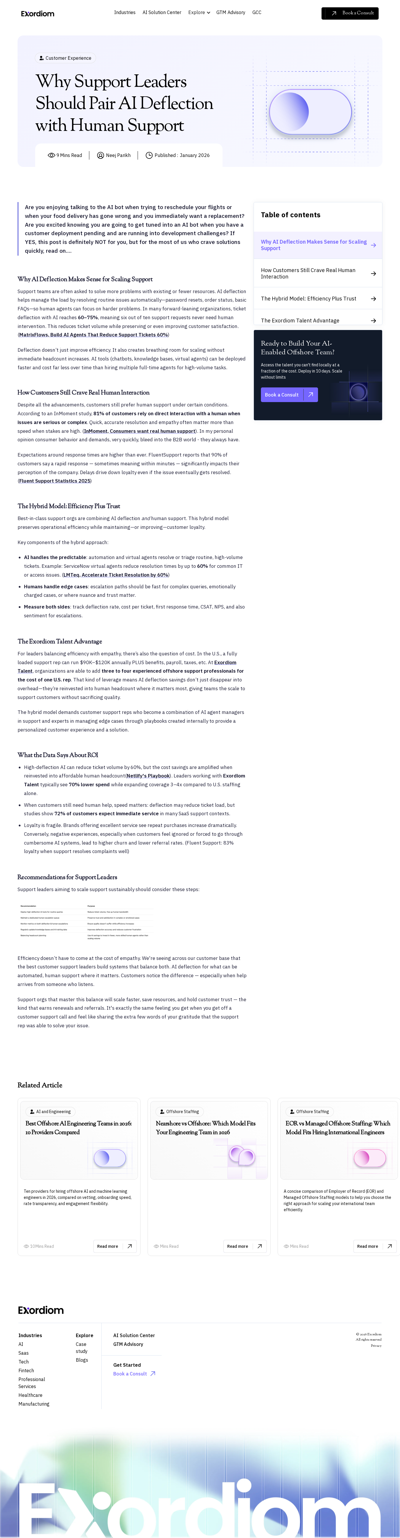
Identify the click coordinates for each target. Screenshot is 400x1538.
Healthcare (30, 1395)
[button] (201, 13)
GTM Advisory (128, 1344)
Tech (23, 1362)
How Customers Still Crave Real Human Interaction (308, 273)
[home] (37, 13)
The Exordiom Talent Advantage (300, 320)
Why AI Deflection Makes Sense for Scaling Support (314, 245)
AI (20, 1344)
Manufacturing (33, 1404)
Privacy (376, 1346)
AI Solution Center (134, 1335)
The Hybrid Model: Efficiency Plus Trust (308, 298)
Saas (23, 1353)
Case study (82, 1347)
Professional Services (31, 1382)
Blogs (82, 1360)
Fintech (26, 1370)
